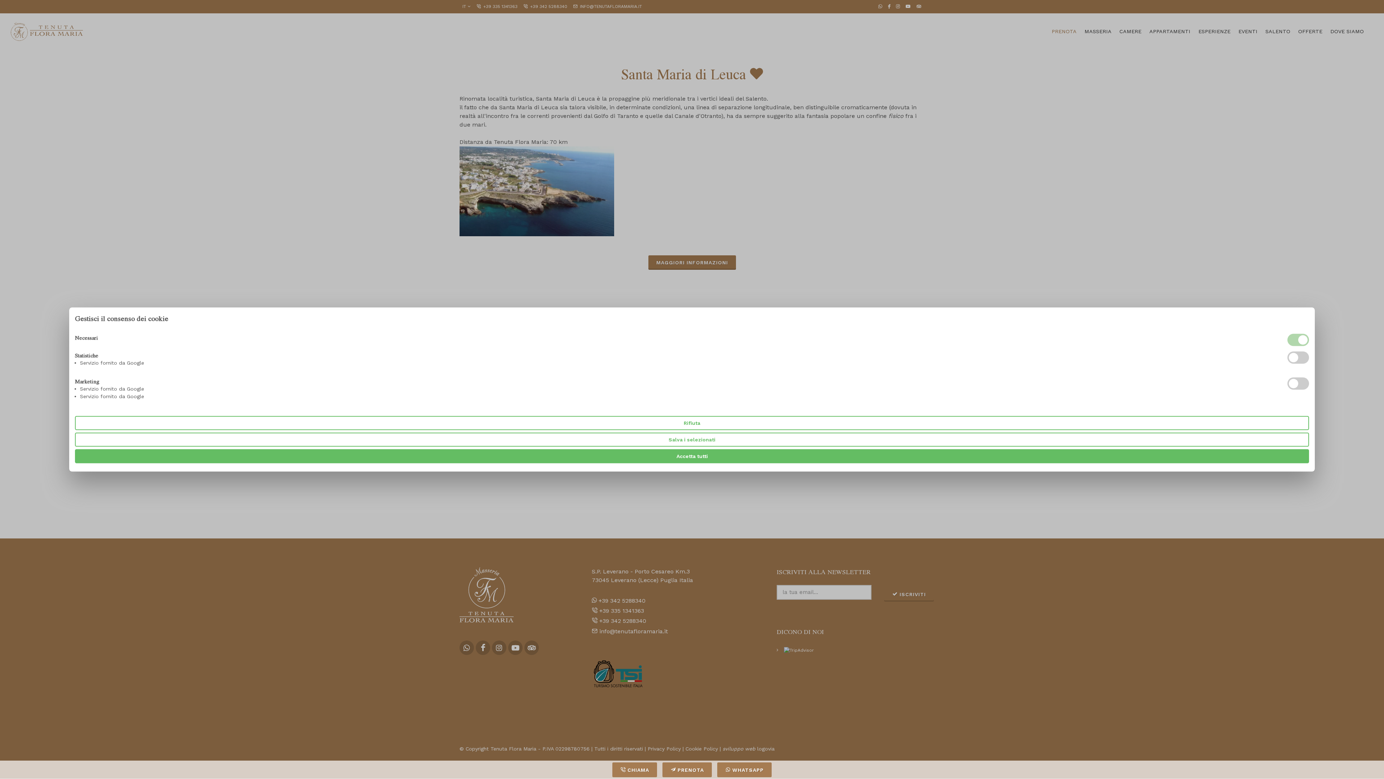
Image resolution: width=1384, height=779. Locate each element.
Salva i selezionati (692, 440)
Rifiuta (692, 423)
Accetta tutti (692, 456)
